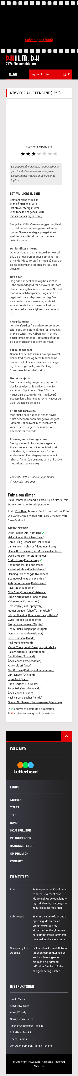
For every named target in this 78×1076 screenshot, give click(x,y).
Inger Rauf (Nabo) (18, 679)
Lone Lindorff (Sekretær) (23, 683)
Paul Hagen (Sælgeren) (21, 587)
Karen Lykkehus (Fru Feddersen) (27, 569)
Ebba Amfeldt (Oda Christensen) (27, 596)
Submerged (17, 916)
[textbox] (51, 74)
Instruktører (20, 838)
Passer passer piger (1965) (26, 216)
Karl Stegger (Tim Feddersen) (25, 564)
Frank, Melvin (18, 999)
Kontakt (16, 861)
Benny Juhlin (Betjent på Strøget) (27, 628)
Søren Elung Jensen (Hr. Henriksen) (29, 542)
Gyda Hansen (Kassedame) (24, 619)
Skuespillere (20, 830)
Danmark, (20, 499)
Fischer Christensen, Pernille (26, 1025)
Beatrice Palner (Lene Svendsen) (27, 578)
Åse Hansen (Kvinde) (20, 693)
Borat (13, 889)
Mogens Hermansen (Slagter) (25, 624)
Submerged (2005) (39, 40)
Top (13, 815)
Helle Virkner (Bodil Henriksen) (26, 537)
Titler (15, 807)
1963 (11, 499)
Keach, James (18, 1039)
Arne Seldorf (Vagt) (19, 665)
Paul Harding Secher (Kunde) (25, 697)
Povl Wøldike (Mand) (20, 642)
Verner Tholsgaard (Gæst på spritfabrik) (32, 647)
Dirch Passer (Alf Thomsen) (24, 532)
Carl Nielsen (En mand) (21, 656)
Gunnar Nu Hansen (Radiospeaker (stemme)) (35, 702)
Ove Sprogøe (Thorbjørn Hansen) (28, 555)
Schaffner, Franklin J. (22, 1032)
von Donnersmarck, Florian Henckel (31, 1045)
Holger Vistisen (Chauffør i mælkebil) (30, 610)
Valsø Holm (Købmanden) (23, 601)
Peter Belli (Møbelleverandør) (25, 688)
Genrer (15, 799)
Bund (13, 822)
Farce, (42, 499)
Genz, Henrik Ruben (21, 1019)
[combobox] (50, 74)
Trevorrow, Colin (19, 1005)
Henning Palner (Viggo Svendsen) (28, 574)
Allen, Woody (18, 1012)
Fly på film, (53, 499)
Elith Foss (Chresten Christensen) (27, 592)
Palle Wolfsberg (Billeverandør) (26, 651)
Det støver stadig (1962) (24, 208)
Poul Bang (21, 511)
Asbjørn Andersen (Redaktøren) (27, 583)
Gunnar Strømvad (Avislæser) (25, 633)
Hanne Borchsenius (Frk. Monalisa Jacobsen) (35, 551)
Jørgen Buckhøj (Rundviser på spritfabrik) (33, 615)
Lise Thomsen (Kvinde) (21, 638)
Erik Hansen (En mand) (21, 674)
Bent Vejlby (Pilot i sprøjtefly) (25, 606)
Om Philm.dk (19, 853)
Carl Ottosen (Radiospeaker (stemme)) (31, 670)
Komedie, (32, 499)
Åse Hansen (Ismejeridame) (24, 661)
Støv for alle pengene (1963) (27, 211)
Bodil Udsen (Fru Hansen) (23, 560)
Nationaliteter (21, 846)
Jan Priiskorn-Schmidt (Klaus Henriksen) (32, 546)
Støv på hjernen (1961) (23, 203)
